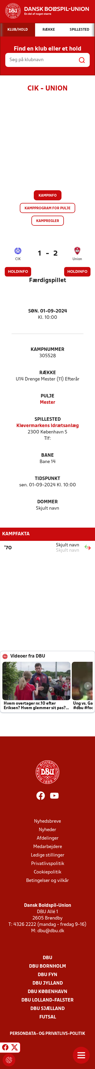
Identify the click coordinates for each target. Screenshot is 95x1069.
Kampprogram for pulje (47, 208)
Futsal (47, 1017)
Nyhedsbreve (47, 821)
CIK (18, 259)
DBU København (47, 992)
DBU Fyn (47, 975)
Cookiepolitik (47, 872)
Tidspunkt (47, 479)
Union (77, 259)
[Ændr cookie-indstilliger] (9, 1060)
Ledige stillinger (47, 855)
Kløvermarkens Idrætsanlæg (47, 426)
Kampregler (47, 221)
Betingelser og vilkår (47, 880)
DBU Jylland (47, 983)
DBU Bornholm (47, 966)
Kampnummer (47, 349)
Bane (47, 455)
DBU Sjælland (47, 1009)
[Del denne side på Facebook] (5, 1048)
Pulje (47, 396)
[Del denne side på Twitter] (14, 1048)
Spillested (48, 419)
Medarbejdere (47, 847)
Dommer (47, 502)
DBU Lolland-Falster (47, 1000)
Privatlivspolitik (47, 864)
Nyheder (47, 830)
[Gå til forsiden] (44, 11)
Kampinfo (48, 195)
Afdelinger (48, 838)
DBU (47, 958)
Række (47, 373)
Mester (47, 402)
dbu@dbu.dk (50, 931)
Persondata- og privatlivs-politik (47, 1034)
